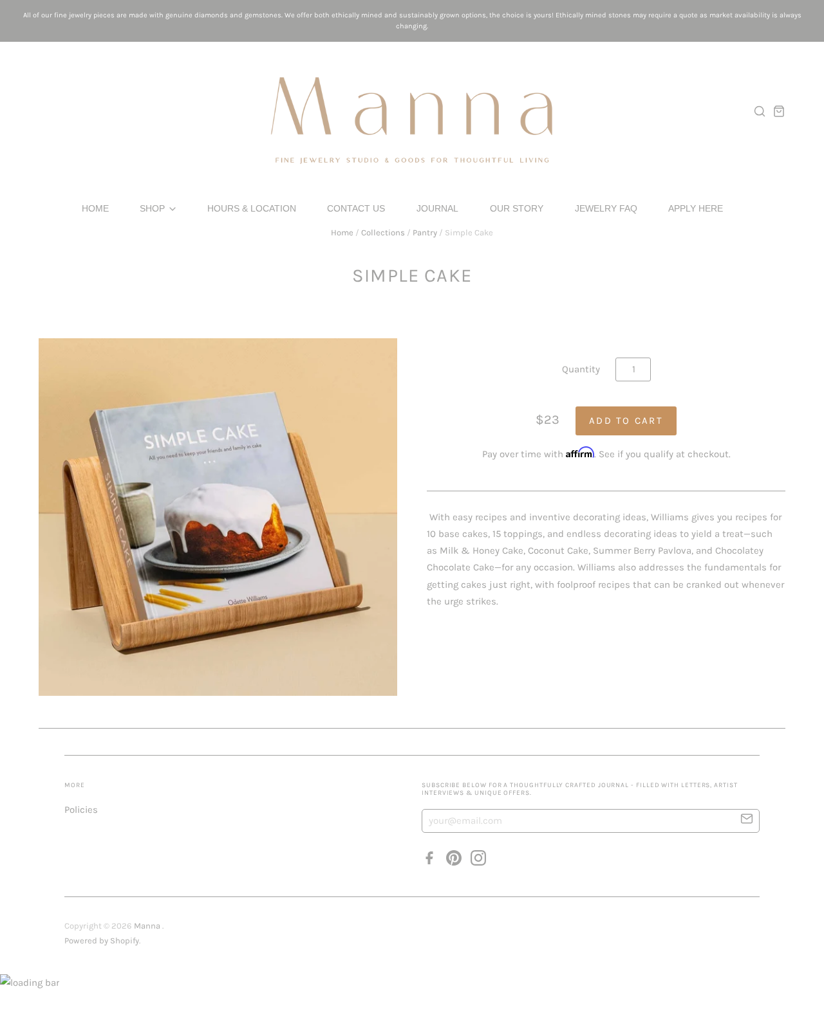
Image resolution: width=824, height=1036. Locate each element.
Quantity (581, 369)
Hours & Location (251, 208)
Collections (383, 232)
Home (95, 208)
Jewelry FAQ (606, 208)
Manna (148, 926)
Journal (437, 208)
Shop (153, 208)
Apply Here (695, 208)
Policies (81, 809)
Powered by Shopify (101, 940)
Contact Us (356, 208)
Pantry (425, 232)
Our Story (516, 208)
